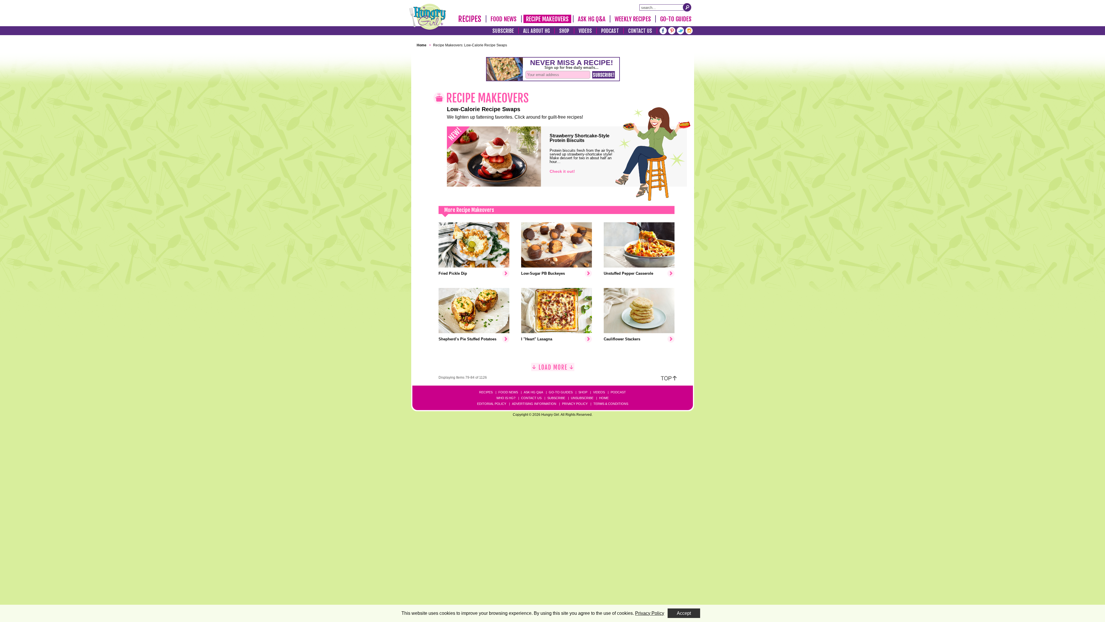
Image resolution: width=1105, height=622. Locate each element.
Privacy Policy (575, 403)
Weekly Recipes (633, 19)
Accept (684, 613)
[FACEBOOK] (663, 30)
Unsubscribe (582, 398)
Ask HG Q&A (591, 19)
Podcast (610, 31)
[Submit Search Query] (687, 7)
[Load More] (552, 369)
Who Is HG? (505, 398)
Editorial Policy (491, 403)
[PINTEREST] (671, 30)
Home (604, 398)
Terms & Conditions (610, 403)
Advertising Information (534, 403)
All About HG (536, 31)
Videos (585, 31)
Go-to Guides (561, 392)
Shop (564, 31)
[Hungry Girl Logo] (427, 17)
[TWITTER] (680, 30)
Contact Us (640, 31)
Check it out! (562, 171)
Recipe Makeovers (547, 19)
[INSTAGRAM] (689, 30)
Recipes (469, 19)
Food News (504, 19)
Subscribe (503, 31)
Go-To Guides (675, 19)
